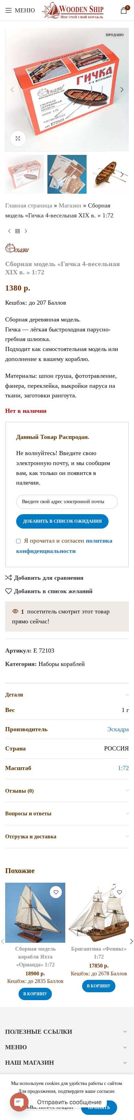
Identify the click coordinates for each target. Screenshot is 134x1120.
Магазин (70, 205)
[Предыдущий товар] (9, 231)
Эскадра (118, 729)
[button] (12, 90)
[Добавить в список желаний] (56, 892)
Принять (99, 1107)
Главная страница (28, 205)
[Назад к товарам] (17, 231)
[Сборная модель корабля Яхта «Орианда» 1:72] (35, 913)
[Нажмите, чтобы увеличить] (18, 138)
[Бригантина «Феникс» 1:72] (99, 913)
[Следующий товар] (26, 231)
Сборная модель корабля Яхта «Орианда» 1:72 (35, 957)
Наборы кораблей (61, 663)
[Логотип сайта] (72, 9)
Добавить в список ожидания (62, 521)
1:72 (123, 768)
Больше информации (45, 1107)
